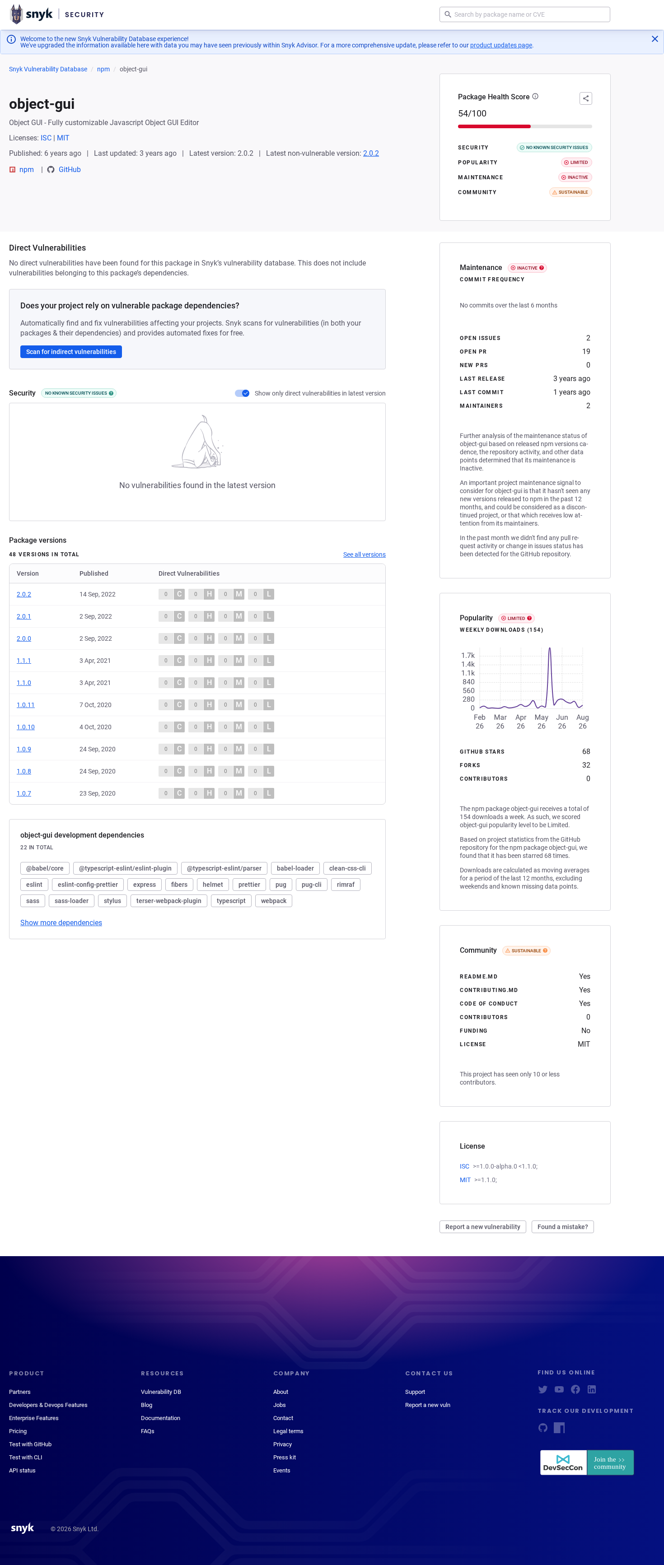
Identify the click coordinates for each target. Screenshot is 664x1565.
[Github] (543, 1430)
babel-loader (295, 868)
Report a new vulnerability (482, 1226)
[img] (111, 393)
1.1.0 (24, 682)
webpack (273, 900)
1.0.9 (24, 749)
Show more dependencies (61, 922)
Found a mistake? (563, 1226)
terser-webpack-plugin (168, 900)
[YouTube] (559, 1392)
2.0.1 (24, 616)
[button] (535, 97)
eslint (34, 884)
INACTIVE (527, 267)
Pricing (18, 1431)
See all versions (364, 554)
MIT (63, 138)
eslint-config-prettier (88, 884)
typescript (231, 900)
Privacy (282, 1444)
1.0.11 (26, 704)
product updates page (501, 45)
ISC (46, 138)
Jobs (279, 1405)
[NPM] (559, 1430)
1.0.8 (24, 771)
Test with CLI (25, 1457)
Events (281, 1470)
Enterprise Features (34, 1418)
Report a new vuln (427, 1405)
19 (586, 351)
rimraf (346, 884)
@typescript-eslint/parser (224, 868)
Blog (146, 1405)
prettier (249, 884)
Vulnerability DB (161, 1391)
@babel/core (45, 868)
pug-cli (312, 884)
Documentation (160, 1418)
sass (32, 900)
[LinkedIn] (591, 1392)
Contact (283, 1418)
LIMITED (516, 618)
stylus (112, 900)
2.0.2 (371, 153)
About (280, 1391)
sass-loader (72, 900)
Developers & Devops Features (48, 1405)
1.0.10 (26, 727)
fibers (179, 884)
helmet (213, 884)
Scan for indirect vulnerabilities (71, 351)
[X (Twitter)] (543, 1392)
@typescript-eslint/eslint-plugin (125, 868)
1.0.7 (24, 793)
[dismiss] (655, 38)
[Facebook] (575, 1392)
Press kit (284, 1457)
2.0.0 (24, 638)
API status (22, 1470)
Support (415, 1391)
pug (281, 884)
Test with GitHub (30, 1444)
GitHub (70, 169)
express (144, 884)
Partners (20, 1391)
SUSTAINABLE (526, 950)
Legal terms (288, 1431)
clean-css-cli (347, 868)
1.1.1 (24, 660)
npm (103, 69)
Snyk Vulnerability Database (48, 69)
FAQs (147, 1431)
